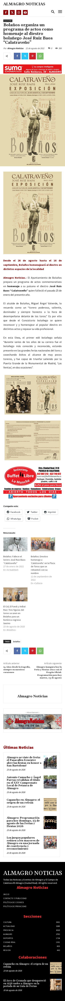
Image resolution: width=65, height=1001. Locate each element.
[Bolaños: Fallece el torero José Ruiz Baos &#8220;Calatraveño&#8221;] (15, 544)
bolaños (16, 641)
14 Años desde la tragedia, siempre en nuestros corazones (16, 670)
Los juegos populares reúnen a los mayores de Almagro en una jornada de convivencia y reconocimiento (23, 843)
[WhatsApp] (40, 56)
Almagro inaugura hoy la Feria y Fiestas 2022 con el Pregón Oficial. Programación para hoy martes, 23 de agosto (48, 672)
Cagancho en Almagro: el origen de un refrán (23, 801)
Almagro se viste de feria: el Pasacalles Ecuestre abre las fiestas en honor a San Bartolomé (24, 761)
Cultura (8, 21)
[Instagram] (18, 12)
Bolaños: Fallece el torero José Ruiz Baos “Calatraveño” (14, 560)
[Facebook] (5, 12)
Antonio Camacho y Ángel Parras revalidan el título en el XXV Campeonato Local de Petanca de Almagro (24, 783)
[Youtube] (25, 12)
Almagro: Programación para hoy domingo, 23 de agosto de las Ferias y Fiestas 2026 (23, 822)
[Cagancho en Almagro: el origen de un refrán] (50, 804)
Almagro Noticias (15, 48)
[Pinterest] (32, 56)
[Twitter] (12, 12)
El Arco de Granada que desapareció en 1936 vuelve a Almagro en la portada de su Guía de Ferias (24, 983)
